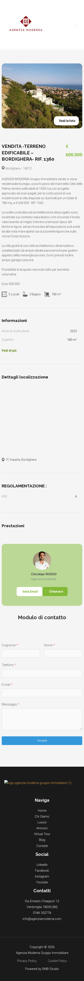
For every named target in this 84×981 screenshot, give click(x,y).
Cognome (9, 645)
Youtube (42, 882)
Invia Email (30, 591)
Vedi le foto (67, 121)
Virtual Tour (42, 834)
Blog (42, 840)
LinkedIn (42, 865)
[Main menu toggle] (75, 24)
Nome (48, 645)
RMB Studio (50, 969)
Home (42, 811)
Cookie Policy (57, 961)
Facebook (42, 871)
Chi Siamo (42, 816)
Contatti (42, 846)
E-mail (6, 685)
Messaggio (9, 704)
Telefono (8, 665)
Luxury (42, 822)
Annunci (42, 828)
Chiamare (55, 591)
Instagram (42, 876)
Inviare (42, 741)
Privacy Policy (27, 961)
